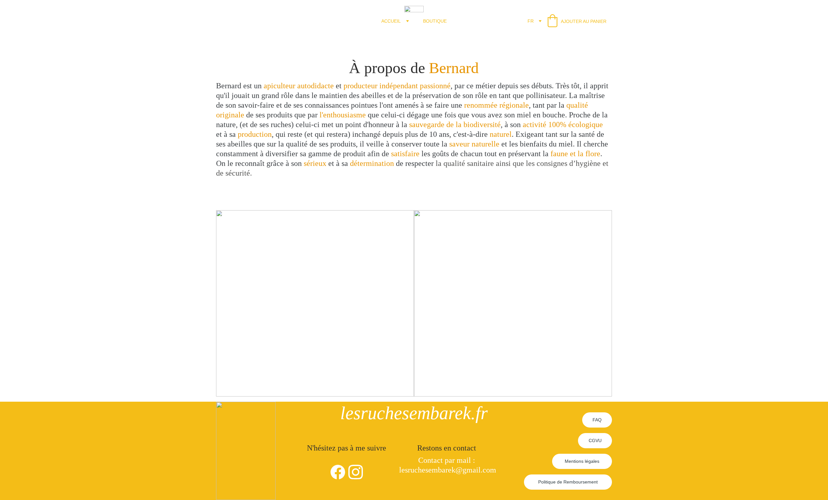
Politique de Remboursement (568, 481)
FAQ (597, 419)
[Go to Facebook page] (338, 472)
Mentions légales (582, 461)
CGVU (595, 440)
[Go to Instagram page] (355, 472)
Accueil (391, 21)
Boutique (435, 21)
